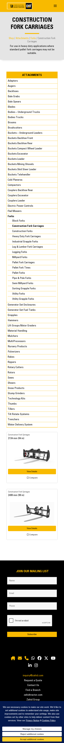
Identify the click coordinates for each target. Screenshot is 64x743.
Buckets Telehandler (19, 174)
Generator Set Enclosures (21, 304)
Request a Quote (33, 680)
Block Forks (18, 220)
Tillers (11, 409)
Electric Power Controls (20, 206)
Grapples (12, 315)
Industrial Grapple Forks (25, 241)
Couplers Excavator (18, 195)
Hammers (13, 320)
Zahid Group (33, 699)
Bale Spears (14, 101)
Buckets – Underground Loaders (25, 133)
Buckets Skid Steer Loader (22, 169)
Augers (11, 86)
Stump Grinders (16, 393)
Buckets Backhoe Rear (20, 143)
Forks (33, 38)
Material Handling (17, 331)
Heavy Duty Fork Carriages (26, 236)
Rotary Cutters (15, 367)
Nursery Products (17, 346)
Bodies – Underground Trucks (24, 112)
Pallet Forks (18, 273)
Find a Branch (33, 690)
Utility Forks (18, 293)
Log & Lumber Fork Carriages (27, 247)
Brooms (12, 122)
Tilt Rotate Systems (18, 414)
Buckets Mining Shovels (21, 164)
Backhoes (13, 91)
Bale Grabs (14, 96)
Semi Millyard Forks (22, 283)
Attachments (22, 38)
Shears (11, 383)
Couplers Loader (16, 200)
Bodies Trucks (15, 117)
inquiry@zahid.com (33, 675)
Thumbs (12, 403)
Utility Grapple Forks (23, 299)
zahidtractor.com (33, 695)
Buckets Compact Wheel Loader (25, 148)
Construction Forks (22, 231)
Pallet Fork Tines (21, 267)
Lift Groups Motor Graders (22, 325)
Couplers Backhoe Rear (20, 190)
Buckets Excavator (18, 153)
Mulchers (13, 336)
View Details (32, 472)
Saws (11, 377)
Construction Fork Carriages (28, 226)
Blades (11, 107)
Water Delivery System (20, 424)
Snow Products (16, 388)
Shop (11, 38)
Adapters (13, 81)
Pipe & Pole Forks (21, 278)
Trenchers (13, 419)
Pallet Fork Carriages (23, 262)
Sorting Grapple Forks (24, 288)
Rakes (11, 357)
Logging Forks (19, 252)
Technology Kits (16, 398)
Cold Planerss (15, 180)
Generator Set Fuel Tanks (21, 310)
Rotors (11, 372)
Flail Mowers (14, 211)
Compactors (14, 185)
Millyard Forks (19, 257)
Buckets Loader (16, 159)
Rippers (12, 362)
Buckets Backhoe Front (20, 138)
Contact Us (33, 685)
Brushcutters (15, 127)
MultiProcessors (16, 341)
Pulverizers (14, 351)
